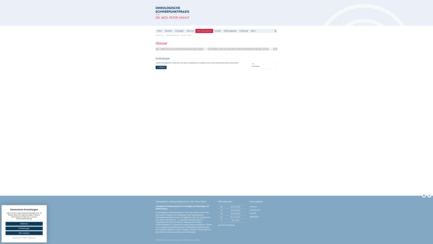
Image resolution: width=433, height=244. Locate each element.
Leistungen (179, 31)
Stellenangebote (230, 31)
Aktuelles (168, 31)
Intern (253, 31)
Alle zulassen (24, 233)
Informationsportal (204, 31)
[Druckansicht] (424, 196)
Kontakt (218, 31)
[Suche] (275, 31)
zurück (161, 67)
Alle (159, 49)
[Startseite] (172, 13)
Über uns (190, 31)
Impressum (254, 217)
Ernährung (244, 31)
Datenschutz (255, 210)
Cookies (253, 213)
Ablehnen (24, 224)
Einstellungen (24, 228)
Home (159, 31)
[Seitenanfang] (429, 196)
